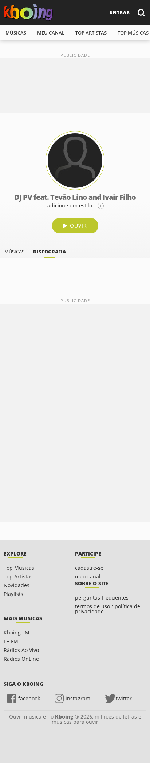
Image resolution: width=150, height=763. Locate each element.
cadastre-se (89, 567)
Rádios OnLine (21, 658)
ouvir (78, 225)
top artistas (91, 32)
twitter (124, 698)
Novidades (16, 585)
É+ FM (11, 641)
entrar (120, 12)
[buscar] (141, 12)
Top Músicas (19, 567)
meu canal (50, 32)
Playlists (13, 593)
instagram (78, 698)
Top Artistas (18, 576)
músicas (15, 32)
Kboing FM (16, 632)
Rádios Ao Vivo (21, 650)
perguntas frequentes (102, 597)
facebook (29, 698)
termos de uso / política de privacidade (107, 609)
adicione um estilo (69, 205)
